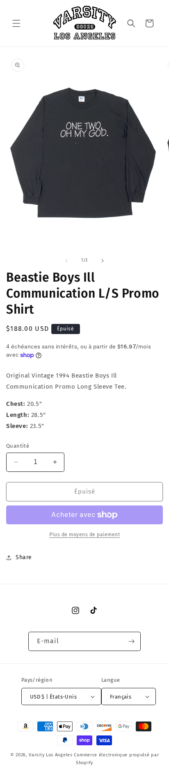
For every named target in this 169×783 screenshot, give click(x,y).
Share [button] (24, 557)
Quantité (17, 446)
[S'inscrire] (131, 641)
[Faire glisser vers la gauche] (66, 261)
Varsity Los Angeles (50, 755)
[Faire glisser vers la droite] (103, 261)
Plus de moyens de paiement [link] (84, 534)
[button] (16, 23)
